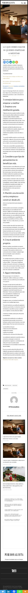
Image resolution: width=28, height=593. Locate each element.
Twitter (10, 359)
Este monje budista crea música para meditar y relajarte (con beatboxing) (13, 485)
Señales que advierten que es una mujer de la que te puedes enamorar (13, 505)
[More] (16, 62)
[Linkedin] (10, 62)
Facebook (11, 86)
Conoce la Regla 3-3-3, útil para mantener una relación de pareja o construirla (14, 500)
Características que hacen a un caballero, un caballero (14, 510)
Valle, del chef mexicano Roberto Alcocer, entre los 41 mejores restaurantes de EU (13, 515)
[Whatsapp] (13, 62)
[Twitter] (7, 62)
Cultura (14, 392)
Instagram (15, 359)
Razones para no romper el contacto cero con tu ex (12, 520)
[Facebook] (4, 62)
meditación (8, 385)
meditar (15, 385)
